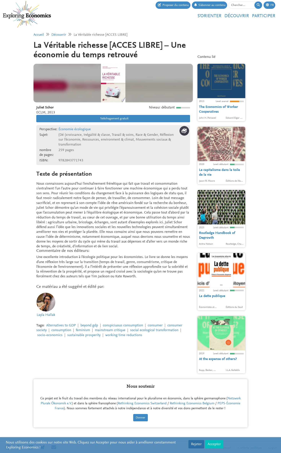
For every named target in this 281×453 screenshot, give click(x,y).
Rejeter (196, 444)
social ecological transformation (154, 330)
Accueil (38, 35)
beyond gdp (89, 325)
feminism (83, 330)
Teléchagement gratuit (114, 118)
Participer (263, 16)
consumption (61, 330)
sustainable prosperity (84, 335)
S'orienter (209, 16)
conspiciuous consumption (123, 325)
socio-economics (50, 335)
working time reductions (123, 335)
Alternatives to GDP (61, 325)
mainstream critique (110, 330)
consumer (155, 325)
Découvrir (236, 16)
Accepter (214, 444)
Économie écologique (74, 129)
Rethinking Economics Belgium (192, 403)
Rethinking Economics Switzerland (142, 403)
